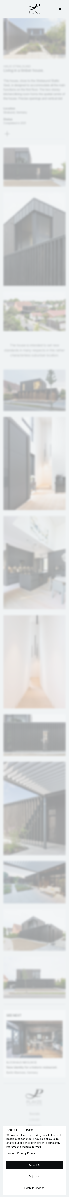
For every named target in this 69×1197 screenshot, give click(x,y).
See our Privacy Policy (20, 1153)
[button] (60, 8)
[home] (34, 9)
